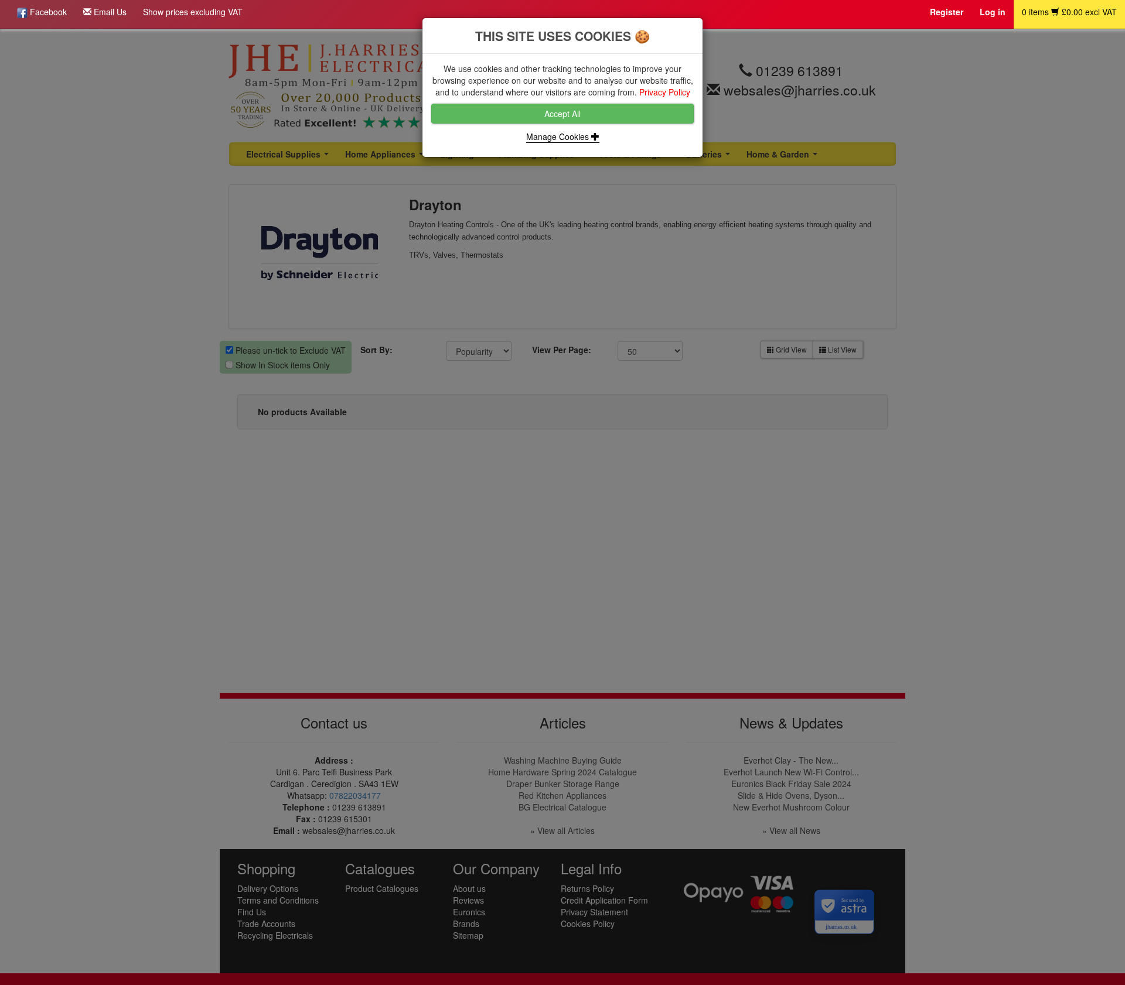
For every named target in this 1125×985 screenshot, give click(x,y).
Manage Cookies (558, 136)
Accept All (562, 113)
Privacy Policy (664, 92)
